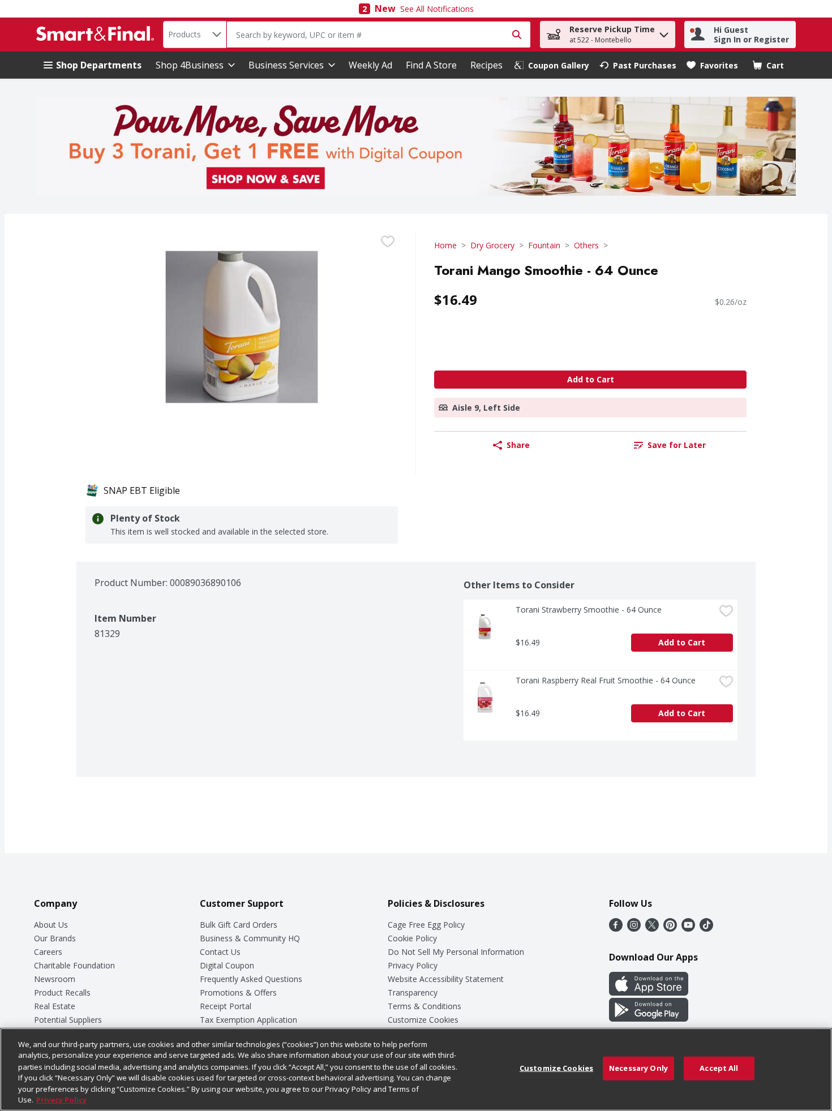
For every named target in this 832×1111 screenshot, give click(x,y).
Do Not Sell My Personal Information (456, 951)
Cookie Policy (412, 938)
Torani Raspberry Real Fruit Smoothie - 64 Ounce (606, 680)
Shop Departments (98, 65)
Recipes (486, 65)
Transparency (413, 992)
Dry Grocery (492, 245)
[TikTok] (706, 928)
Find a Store (431, 65)
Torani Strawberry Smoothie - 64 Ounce (589, 609)
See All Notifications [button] (437, 8)
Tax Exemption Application (248, 1019)
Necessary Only (638, 1068)
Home (445, 245)
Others (586, 245)
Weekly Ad (370, 65)
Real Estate (54, 1006)
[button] (663, 32)
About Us (51, 924)
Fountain (544, 245)
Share (518, 445)
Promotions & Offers (238, 992)
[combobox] (194, 34)
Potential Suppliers (68, 1019)
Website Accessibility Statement (446, 979)
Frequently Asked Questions (251, 979)
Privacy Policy (413, 965)
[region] (416, 1069)
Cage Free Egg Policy (426, 924)
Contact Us (220, 951)
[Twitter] (652, 928)
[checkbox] (387, 241)
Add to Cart (590, 379)
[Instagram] (634, 928)
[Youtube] (688, 928)
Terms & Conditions (424, 1006)
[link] (551, 65)
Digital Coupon (227, 965)
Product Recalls (62, 992)
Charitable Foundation (74, 965)
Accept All (719, 1068)
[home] (97, 34)
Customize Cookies (423, 1019)
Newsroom (54, 979)
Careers (48, 951)
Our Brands (55, 938)
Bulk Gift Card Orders (238, 924)
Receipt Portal (225, 1006)
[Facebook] (616, 928)
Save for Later (676, 445)
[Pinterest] (670, 928)
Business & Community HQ (250, 938)
